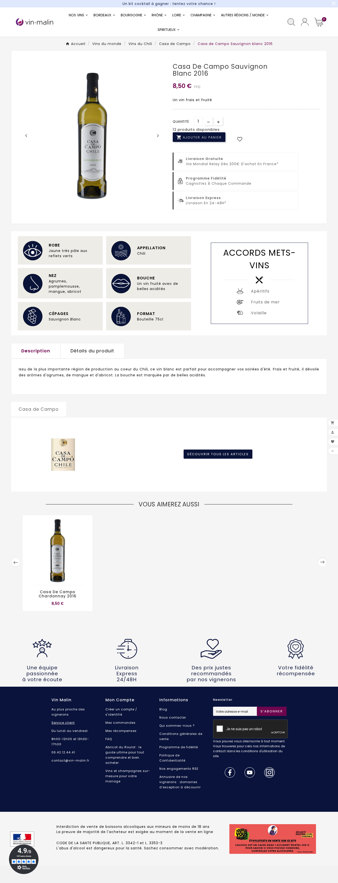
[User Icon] (305, 22)
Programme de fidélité (178, 747)
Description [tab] (35, 351)
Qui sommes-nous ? (177, 726)
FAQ (108, 739)
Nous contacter (172, 717)
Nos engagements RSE (178, 769)
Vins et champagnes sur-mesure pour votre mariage (127, 776)
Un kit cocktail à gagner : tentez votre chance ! (169, 3)
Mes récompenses (121, 731)
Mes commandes (120, 723)
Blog (163, 709)
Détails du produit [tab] (92, 351)
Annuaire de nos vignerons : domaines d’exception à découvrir (180, 782)
